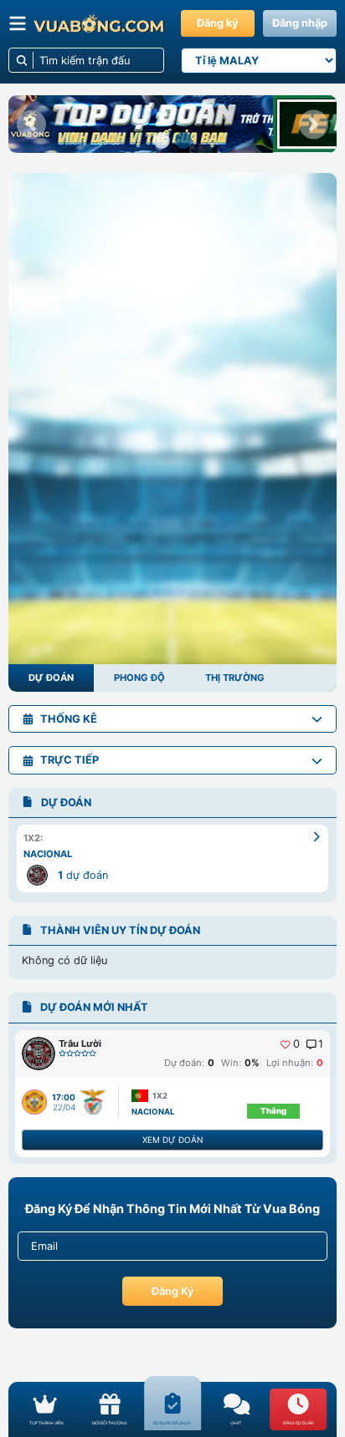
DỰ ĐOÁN (51, 677)
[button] (31, 124)
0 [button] (296, 1044)
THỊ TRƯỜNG (235, 677)
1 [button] (320, 1044)
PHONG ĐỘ (139, 677)
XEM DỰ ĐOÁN (172, 1140)
